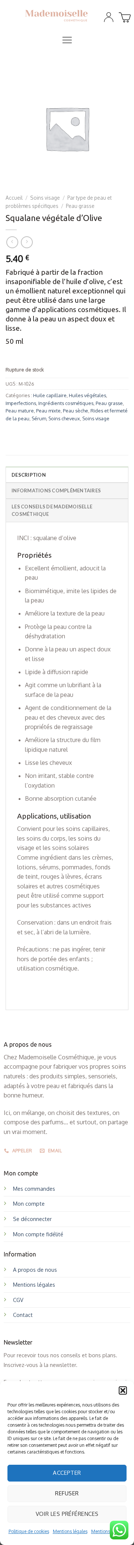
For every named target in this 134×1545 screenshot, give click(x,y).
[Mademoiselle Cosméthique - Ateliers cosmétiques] (56, 15)
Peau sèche (75, 411)
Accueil (14, 197)
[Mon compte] (109, 17)
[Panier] (123, 15)
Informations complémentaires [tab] (56, 490)
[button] (123, 1390)
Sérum (39, 418)
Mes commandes (34, 1188)
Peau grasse (80, 206)
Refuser (67, 1493)
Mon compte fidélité (38, 1234)
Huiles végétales (87, 395)
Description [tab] (29, 475)
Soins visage (45, 197)
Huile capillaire (50, 395)
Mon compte (29, 1203)
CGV (18, 1299)
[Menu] (67, 39)
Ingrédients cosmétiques (65, 403)
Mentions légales (70, 1531)
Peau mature (20, 411)
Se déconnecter (32, 1218)
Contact (23, 1314)
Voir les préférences (67, 1513)
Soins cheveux (64, 418)
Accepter (67, 1472)
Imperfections (21, 403)
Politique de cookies (29, 1531)
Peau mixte (48, 411)
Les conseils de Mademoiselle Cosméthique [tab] (52, 510)
